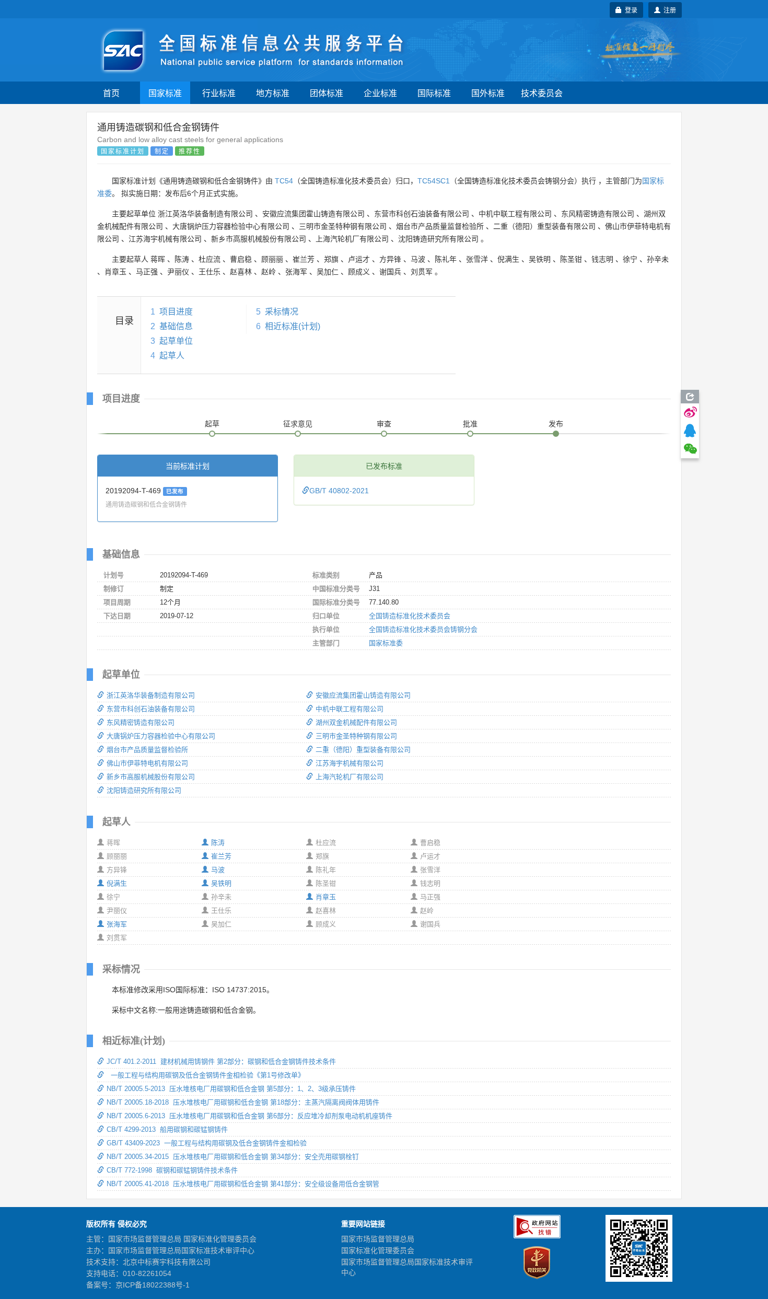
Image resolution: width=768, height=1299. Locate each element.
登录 (629, 9)
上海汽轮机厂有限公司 (349, 777)
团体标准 (326, 93)
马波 (218, 870)
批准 (470, 424)
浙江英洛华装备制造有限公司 (151, 695)
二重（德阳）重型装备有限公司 (363, 749)
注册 (668, 9)
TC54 (284, 181)
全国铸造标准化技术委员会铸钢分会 (423, 629)
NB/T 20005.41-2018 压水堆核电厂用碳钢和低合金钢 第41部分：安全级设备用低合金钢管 (243, 1184)
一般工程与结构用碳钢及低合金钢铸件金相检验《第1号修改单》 (206, 1075)
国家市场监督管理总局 (377, 1239)
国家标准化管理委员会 (377, 1250)
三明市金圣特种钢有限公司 (356, 736)
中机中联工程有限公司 (349, 709)
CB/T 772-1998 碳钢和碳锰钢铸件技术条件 (172, 1170)
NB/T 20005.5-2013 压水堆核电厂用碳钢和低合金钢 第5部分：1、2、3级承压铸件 (231, 1089)
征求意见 (297, 424)
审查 (384, 424)
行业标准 (219, 93)
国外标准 (488, 93)
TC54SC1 (433, 181)
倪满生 (117, 883)
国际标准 (434, 93)
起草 (212, 424)
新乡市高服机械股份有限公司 (151, 777)
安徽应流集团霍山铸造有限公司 (363, 695)
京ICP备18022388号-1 (152, 1285)
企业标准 (380, 93)
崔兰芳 (221, 856)
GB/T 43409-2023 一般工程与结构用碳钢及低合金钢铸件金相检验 (207, 1143)
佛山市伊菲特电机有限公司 (147, 763)
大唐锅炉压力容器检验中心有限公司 (161, 736)
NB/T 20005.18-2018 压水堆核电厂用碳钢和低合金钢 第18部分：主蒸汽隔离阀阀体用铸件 (243, 1102)
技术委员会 (542, 93)
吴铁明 (221, 883)
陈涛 (218, 842)
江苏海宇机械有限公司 (349, 763)
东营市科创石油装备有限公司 (151, 709)
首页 (111, 93)
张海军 (117, 924)
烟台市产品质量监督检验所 (147, 749)
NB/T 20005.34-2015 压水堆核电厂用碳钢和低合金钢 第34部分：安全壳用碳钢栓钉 (233, 1157)
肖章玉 (326, 897)
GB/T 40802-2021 (339, 490)
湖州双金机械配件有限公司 (356, 722)
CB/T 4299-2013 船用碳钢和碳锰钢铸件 (167, 1129)
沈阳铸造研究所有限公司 (144, 790)
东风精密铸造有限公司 (140, 722)
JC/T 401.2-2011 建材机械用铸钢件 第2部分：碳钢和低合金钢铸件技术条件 (221, 1061)
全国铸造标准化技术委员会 (409, 616)
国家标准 (165, 93)
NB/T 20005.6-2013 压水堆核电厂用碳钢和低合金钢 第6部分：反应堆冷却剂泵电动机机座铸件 (249, 1116)
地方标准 (272, 93)
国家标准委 (386, 643)
